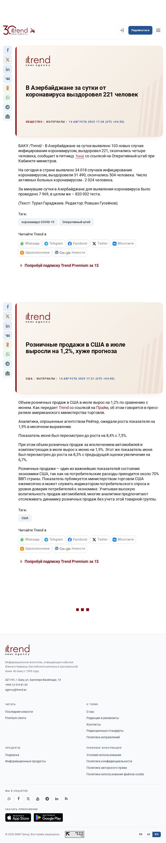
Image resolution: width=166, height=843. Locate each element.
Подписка (12, 755)
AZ (148, 834)
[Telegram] (47, 799)
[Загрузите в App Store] (18, 817)
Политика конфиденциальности (109, 761)
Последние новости (19, 711)
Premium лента (15, 718)
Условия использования (103, 755)
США (25, 518)
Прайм (102, 407)
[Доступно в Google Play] (48, 817)
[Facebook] (18, 799)
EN (140, 834)
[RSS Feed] (66, 799)
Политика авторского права (106, 767)
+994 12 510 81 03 (16, 684)
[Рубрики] (158, 30)
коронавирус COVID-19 (38, 222)
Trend (80, 156)
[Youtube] (38, 799)
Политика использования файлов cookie (115, 774)
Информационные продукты (25, 761)
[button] (7, 50)
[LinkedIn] (57, 799)
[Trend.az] (19, 30)
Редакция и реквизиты (102, 718)
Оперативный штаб (76, 222)
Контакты (93, 724)
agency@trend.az (15, 689)
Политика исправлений (103, 737)
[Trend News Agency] (17, 650)
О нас (90, 711)
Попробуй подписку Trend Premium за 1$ (61, 265)
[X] (28, 799)
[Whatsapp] (9, 799)
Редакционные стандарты (105, 730)
